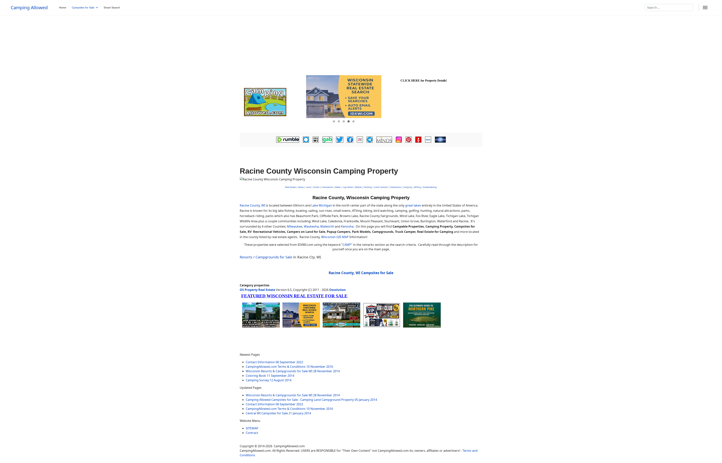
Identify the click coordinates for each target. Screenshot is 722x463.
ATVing (417, 187)
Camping (407, 187)
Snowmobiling (430, 187)
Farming (368, 187)
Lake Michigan (321, 205)
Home (62, 7)
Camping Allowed (29, 7)
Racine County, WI (252, 205)
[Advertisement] (361, 43)
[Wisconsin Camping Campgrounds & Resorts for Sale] (272, 102)
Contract (252, 433)
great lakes (413, 205)
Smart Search (112, 7)
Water (338, 187)
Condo (315, 187)
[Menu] (705, 7)
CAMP (347, 245)
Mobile (358, 187)
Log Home (348, 187)
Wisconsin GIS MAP (335, 237)
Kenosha (347, 226)
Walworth (327, 226)
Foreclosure (395, 187)
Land (308, 187)
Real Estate (290, 187)
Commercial (327, 187)
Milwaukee (294, 226)
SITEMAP (252, 428)
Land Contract (381, 187)
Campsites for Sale (83, 7)
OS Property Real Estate (257, 290)
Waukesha (311, 226)
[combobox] (669, 7)
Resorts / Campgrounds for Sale (266, 257)
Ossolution (337, 290)
